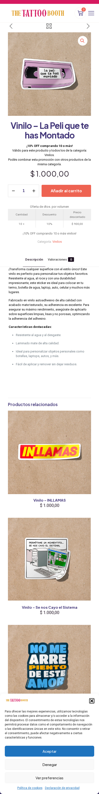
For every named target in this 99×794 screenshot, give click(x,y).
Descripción (34, 259)
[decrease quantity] (13, 191)
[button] (91, 700)
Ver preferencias (49, 777)
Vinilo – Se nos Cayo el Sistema (49, 607)
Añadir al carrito (66, 190)
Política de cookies (30, 788)
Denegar (49, 764)
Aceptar (49, 751)
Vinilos (57, 241)
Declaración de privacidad (62, 788)
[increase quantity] (34, 191)
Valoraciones (60, 259)
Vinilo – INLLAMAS (49, 500)
